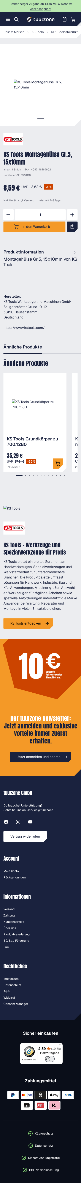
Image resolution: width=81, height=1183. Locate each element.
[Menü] (7, 19)
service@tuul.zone (40, 810)
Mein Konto (11, 871)
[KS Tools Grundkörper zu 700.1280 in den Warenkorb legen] (58, 463)
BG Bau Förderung (16, 941)
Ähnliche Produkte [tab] (22, 347)
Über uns (9, 928)
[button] (40, 85)
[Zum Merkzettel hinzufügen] (72, 227)
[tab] (40, 118)
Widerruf (9, 998)
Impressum (11, 979)
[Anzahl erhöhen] (72, 214)
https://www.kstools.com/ (24, 327)
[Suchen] (16, 19)
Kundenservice (13, 922)
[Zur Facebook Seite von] (6, 822)
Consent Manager (15, 1004)
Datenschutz (12, 985)
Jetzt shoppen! (40, 9)
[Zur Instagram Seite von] (18, 822)
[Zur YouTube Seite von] (30, 822)
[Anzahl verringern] (8, 214)
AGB (6, 991)
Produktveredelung (16, 934)
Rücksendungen (14, 877)
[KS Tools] (13, 139)
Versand (29, 200)
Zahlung (9, 915)
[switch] (49, 1059)
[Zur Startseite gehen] (41, 19)
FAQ (6, 947)
